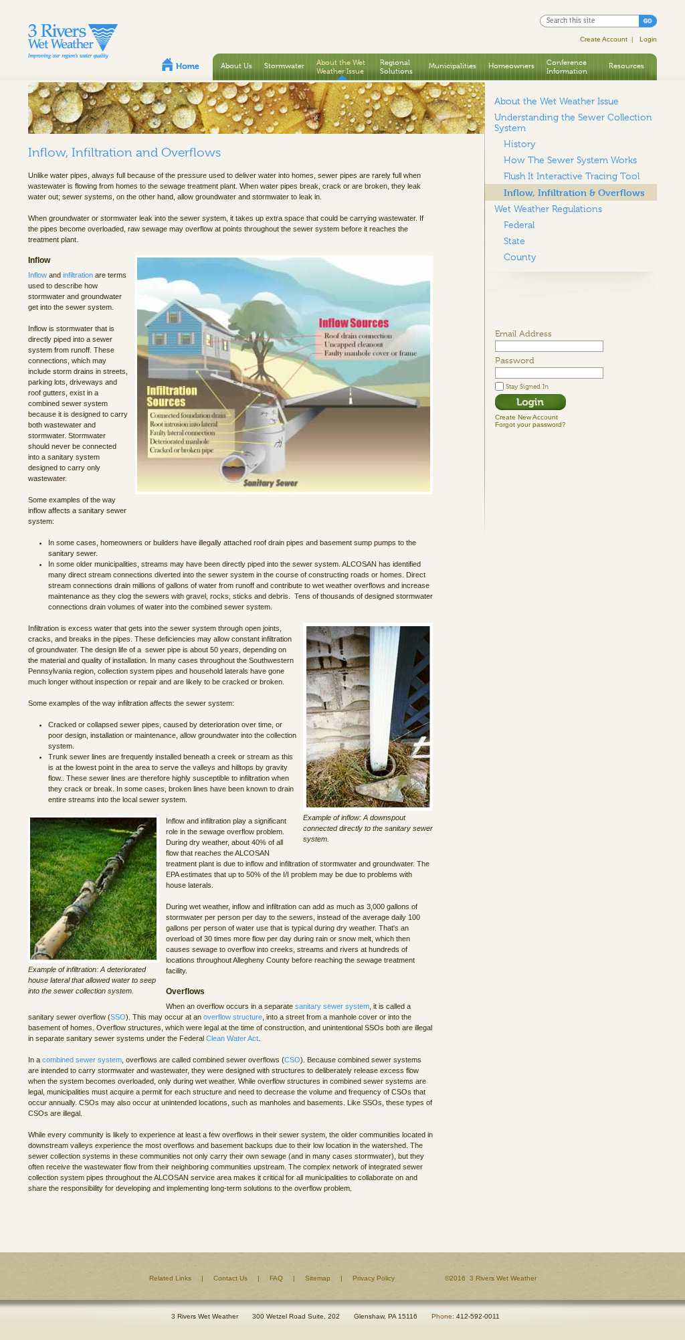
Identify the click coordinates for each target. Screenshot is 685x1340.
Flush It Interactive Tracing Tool (572, 176)
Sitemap (317, 1278)
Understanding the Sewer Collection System (573, 122)
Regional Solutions (396, 67)
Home (180, 64)
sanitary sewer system (332, 1006)
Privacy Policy (374, 1278)
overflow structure (232, 1017)
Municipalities (452, 65)
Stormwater (284, 65)
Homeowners (511, 65)
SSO (118, 1017)
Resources (626, 65)
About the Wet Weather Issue (340, 67)
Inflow (37, 275)
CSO (292, 1060)
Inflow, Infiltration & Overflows (574, 192)
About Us (236, 65)
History (520, 143)
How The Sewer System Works (570, 160)
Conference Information (567, 67)
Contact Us (230, 1278)
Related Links (170, 1278)
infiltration (78, 275)
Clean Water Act (232, 1038)
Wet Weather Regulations (548, 208)
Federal (519, 224)
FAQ (276, 1278)
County (520, 257)
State (514, 240)
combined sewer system (82, 1060)
